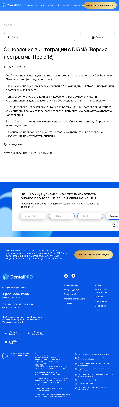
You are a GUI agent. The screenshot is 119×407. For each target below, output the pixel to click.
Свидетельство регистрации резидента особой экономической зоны (95, 375)
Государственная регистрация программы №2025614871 (93, 364)
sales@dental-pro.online (14, 287)
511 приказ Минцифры (85, 384)
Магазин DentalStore (82, 5)
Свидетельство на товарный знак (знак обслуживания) (92, 388)
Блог (97, 310)
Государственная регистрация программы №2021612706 (93, 370)
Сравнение (100, 306)
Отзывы (99, 285)
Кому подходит (48, 5)
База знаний (63, 5)
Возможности (31, 5)
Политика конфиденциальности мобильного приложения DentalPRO (93, 359)
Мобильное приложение (101, 290)
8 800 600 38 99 (10, 307)
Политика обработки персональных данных (93, 354)
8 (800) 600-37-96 (15, 294)
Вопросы (99, 296)
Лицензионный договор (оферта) (90, 380)
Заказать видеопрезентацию (94, 254)
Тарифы (96, 5)
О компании (101, 301)
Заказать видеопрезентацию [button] (100, 5)
